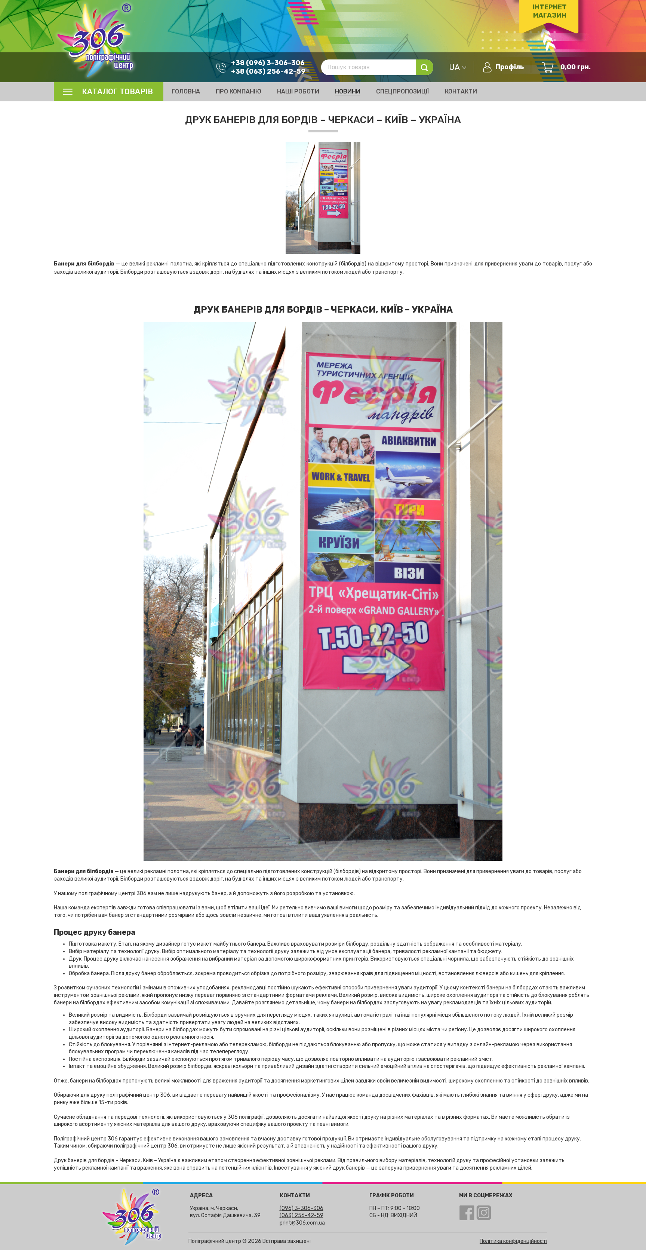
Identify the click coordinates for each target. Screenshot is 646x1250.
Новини (347, 91)
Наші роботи (298, 91)
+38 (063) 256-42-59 (268, 71)
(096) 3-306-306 (301, 1208)
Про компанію (238, 91)
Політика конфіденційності (513, 1241)
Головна (186, 91)
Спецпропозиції (402, 91)
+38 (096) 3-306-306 (268, 63)
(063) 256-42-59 (301, 1215)
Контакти (461, 91)
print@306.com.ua (302, 1223)
